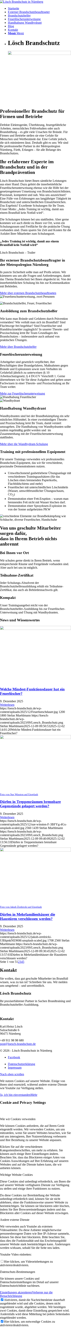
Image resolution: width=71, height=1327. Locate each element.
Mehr (34, 1094)
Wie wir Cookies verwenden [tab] (18, 1119)
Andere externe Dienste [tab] (14, 1219)
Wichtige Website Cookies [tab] (16, 1174)
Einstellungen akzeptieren (16, 1292)
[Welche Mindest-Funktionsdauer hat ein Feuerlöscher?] (35, 628)
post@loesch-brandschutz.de (18, 1044)
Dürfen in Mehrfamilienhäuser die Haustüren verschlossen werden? (27, 916)
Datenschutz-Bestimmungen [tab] (17, 1272)
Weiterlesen (7, 704)
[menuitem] (39, 8)
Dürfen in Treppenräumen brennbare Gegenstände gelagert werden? (30, 804)
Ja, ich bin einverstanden (15, 1094)
